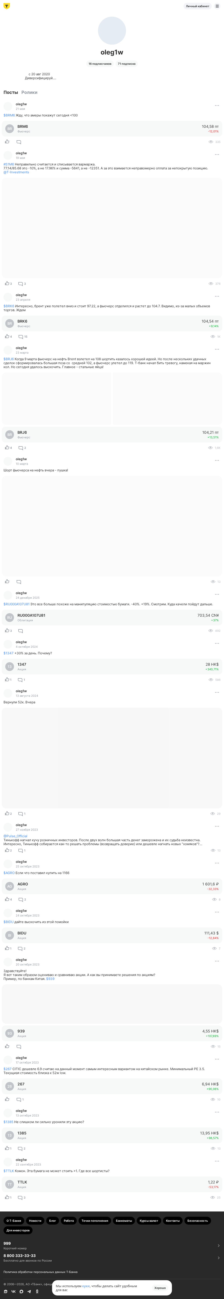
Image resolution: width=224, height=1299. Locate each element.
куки (86, 1286)
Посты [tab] (11, 92)
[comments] (18, 141)
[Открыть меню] (217, 6)
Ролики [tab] (29, 92)
